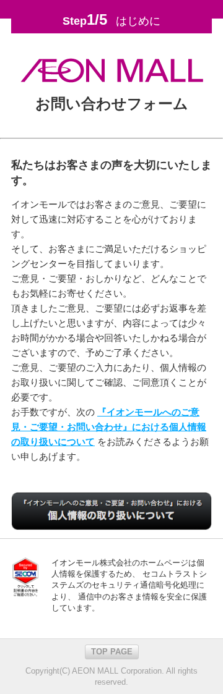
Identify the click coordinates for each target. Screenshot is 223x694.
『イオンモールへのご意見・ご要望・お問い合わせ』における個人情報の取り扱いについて (108, 427)
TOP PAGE (112, 651)
